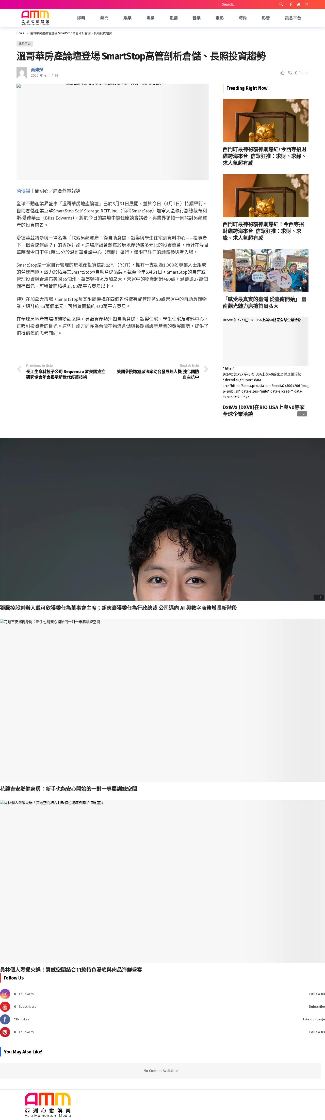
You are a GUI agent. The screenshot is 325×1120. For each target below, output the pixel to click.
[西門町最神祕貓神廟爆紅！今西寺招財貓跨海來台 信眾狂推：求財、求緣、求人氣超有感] (265, 195)
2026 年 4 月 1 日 (44, 75)
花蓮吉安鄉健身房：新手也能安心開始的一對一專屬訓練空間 (68, 789)
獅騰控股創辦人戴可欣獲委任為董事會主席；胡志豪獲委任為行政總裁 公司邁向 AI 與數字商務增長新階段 (118, 608)
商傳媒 (37, 69)
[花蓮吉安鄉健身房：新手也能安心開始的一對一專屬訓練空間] (162, 700)
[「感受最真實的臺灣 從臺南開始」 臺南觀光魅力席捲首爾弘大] (265, 270)
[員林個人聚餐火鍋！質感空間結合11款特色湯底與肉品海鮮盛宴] (162, 881)
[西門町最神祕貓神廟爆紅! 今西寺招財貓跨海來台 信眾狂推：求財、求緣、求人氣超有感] (265, 120)
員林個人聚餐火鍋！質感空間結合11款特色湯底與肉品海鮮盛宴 (71, 970)
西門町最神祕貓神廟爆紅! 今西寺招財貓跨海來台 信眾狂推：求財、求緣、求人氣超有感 (264, 156)
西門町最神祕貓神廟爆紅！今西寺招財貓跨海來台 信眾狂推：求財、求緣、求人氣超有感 (263, 231)
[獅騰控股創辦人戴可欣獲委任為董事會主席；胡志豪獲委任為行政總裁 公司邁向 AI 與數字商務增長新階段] (162, 519)
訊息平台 (25, 43)
